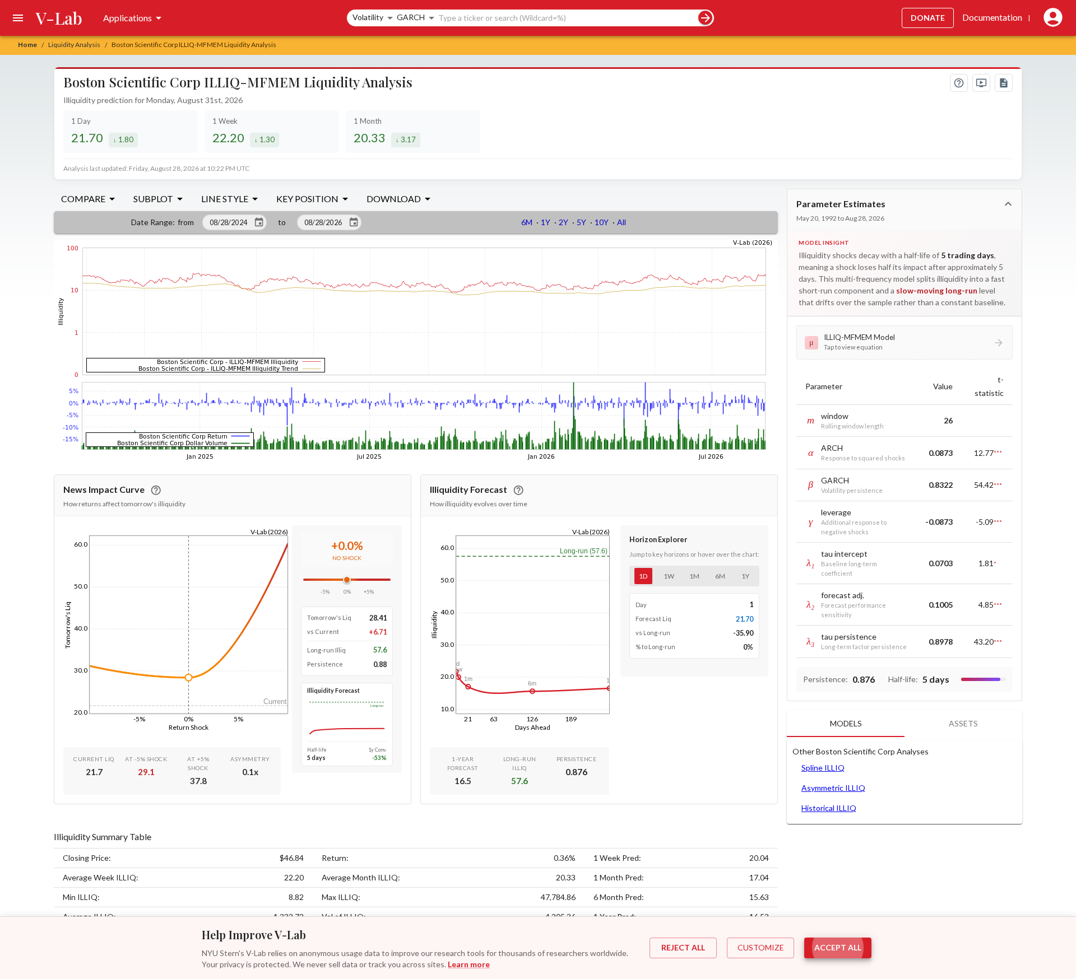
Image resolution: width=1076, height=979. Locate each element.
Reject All (683, 947)
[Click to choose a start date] (259, 222)
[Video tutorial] (981, 83)
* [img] (995, 563)
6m (720, 576)
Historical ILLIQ (828, 808)
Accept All (837, 947)
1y (745, 576)
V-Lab (59, 18)
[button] (904, 342)
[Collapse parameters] (1008, 204)
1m (694, 576)
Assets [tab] (963, 723)
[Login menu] (1051, 18)
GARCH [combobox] (411, 17)
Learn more (469, 964)
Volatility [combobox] (368, 17)
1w (669, 576)
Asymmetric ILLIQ (833, 787)
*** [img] (998, 452)
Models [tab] (846, 723)
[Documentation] (1004, 83)
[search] (705, 18)
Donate (928, 17)
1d (643, 576)
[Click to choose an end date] (354, 222)
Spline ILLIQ (823, 767)
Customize (761, 947)
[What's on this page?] (959, 83)
